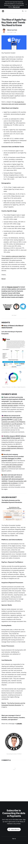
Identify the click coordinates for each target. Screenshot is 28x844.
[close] (26, 4)
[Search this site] (23, 11)
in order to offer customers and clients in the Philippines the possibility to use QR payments (13, 422)
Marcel (3, 278)
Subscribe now (15, 829)
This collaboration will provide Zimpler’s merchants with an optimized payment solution (12, 403)
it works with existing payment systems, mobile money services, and (11, 466)
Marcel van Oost (12, 30)
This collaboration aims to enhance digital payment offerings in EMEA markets (12, 448)
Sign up (14, 838)
